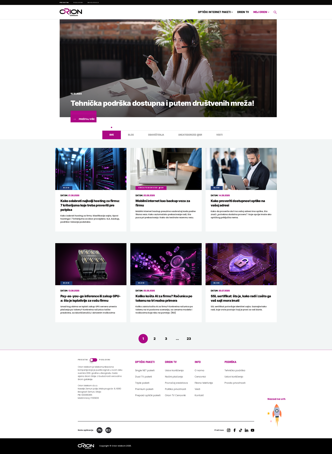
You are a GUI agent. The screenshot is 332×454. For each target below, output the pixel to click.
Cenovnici (200, 377)
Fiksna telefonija (204, 383)
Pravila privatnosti (234, 383)
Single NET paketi (144, 370)
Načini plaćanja (174, 377)
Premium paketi (144, 389)
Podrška (230, 362)
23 (189, 338)
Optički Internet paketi (214, 12)
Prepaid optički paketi (147, 395)
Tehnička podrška (234, 370)
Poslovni (78, 3)
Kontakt (199, 395)
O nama (199, 370)
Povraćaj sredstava (176, 383)
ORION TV (243, 12)
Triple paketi (142, 383)
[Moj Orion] (275, 12)
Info (198, 362)
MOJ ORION (260, 12)
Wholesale (93, 3)
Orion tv (171, 362)
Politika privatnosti (175, 389)
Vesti (197, 389)
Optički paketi (145, 362)
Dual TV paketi (143, 377)
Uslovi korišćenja (174, 370)
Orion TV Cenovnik (175, 395)
